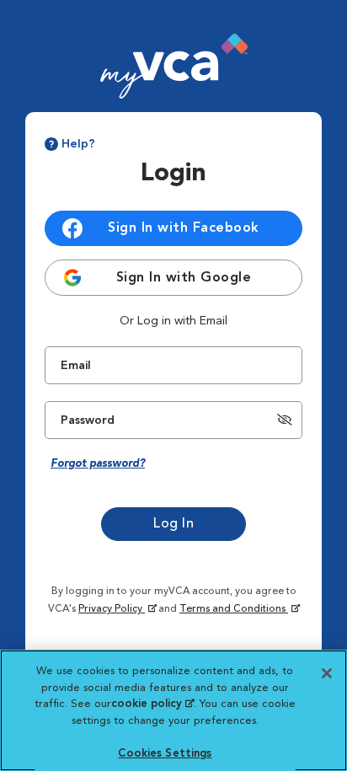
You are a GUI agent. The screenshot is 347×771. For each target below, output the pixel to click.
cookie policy (152, 704)
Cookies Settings (164, 753)
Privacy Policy (115, 609)
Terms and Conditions (233, 609)
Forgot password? (98, 463)
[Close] (326, 673)
